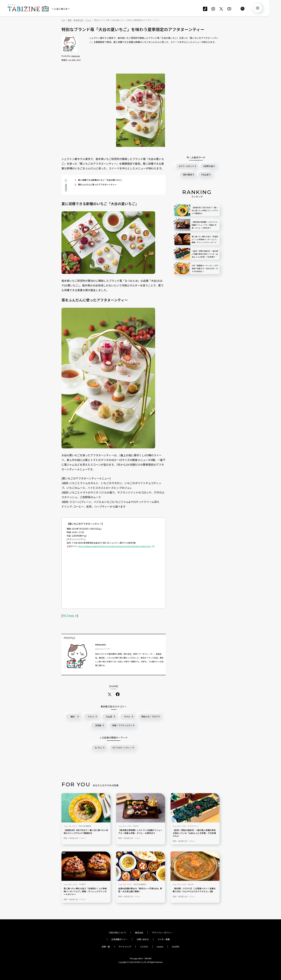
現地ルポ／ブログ (149, 716)
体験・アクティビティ (122, 725)
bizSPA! (175, 946)
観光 (73, 716)
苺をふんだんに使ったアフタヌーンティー (96, 184)
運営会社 (139, 932)
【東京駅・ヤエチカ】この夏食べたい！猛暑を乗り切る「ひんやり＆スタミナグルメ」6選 (194, 890)
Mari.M (135, 826)
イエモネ (144, 946)
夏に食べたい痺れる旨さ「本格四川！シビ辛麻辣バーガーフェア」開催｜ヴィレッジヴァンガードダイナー (85, 891)
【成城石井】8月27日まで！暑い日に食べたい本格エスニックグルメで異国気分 (86, 831)
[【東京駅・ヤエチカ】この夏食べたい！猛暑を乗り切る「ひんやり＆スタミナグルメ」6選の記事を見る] (195, 866)
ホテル (127, 716)
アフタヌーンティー (123, 747)
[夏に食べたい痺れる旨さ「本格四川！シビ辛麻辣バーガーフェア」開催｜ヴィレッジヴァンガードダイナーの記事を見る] (85, 866)
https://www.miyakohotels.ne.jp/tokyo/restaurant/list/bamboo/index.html (114, 546)
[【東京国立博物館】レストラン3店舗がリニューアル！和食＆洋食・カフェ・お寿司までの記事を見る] (140, 807)
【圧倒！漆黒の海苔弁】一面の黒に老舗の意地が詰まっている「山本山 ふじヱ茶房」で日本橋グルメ (194, 833)
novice (160, 946)
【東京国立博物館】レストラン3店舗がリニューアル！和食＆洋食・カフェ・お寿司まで (140, 831)
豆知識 (98, 725)
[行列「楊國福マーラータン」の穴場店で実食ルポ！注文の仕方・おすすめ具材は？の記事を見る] (182, 268)
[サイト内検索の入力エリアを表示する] (242, 9)
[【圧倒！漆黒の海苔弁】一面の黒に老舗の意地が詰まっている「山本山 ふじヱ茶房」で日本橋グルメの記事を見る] (195, 807)
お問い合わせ (143, 939)
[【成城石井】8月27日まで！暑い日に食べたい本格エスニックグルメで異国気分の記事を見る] (85, 807)
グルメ (91, 716)
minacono (75, 56)
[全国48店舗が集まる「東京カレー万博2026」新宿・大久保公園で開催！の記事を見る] (140, 866)
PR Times (68, 615)
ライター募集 (164, 939)
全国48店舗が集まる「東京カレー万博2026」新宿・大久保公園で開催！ (140, 890)
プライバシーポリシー (162, 932)
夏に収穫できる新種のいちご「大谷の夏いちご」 (99, 179)
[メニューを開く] (257, 8)
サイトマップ (125, 946)
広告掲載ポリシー (119, 939)
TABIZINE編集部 (84, 826)
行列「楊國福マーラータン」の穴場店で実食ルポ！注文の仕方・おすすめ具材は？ (205, 268)
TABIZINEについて (117, 932)
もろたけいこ (193, 826)
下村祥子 (82, 884)
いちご (99, 747)
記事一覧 (106, 946)
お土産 (109, 716)
